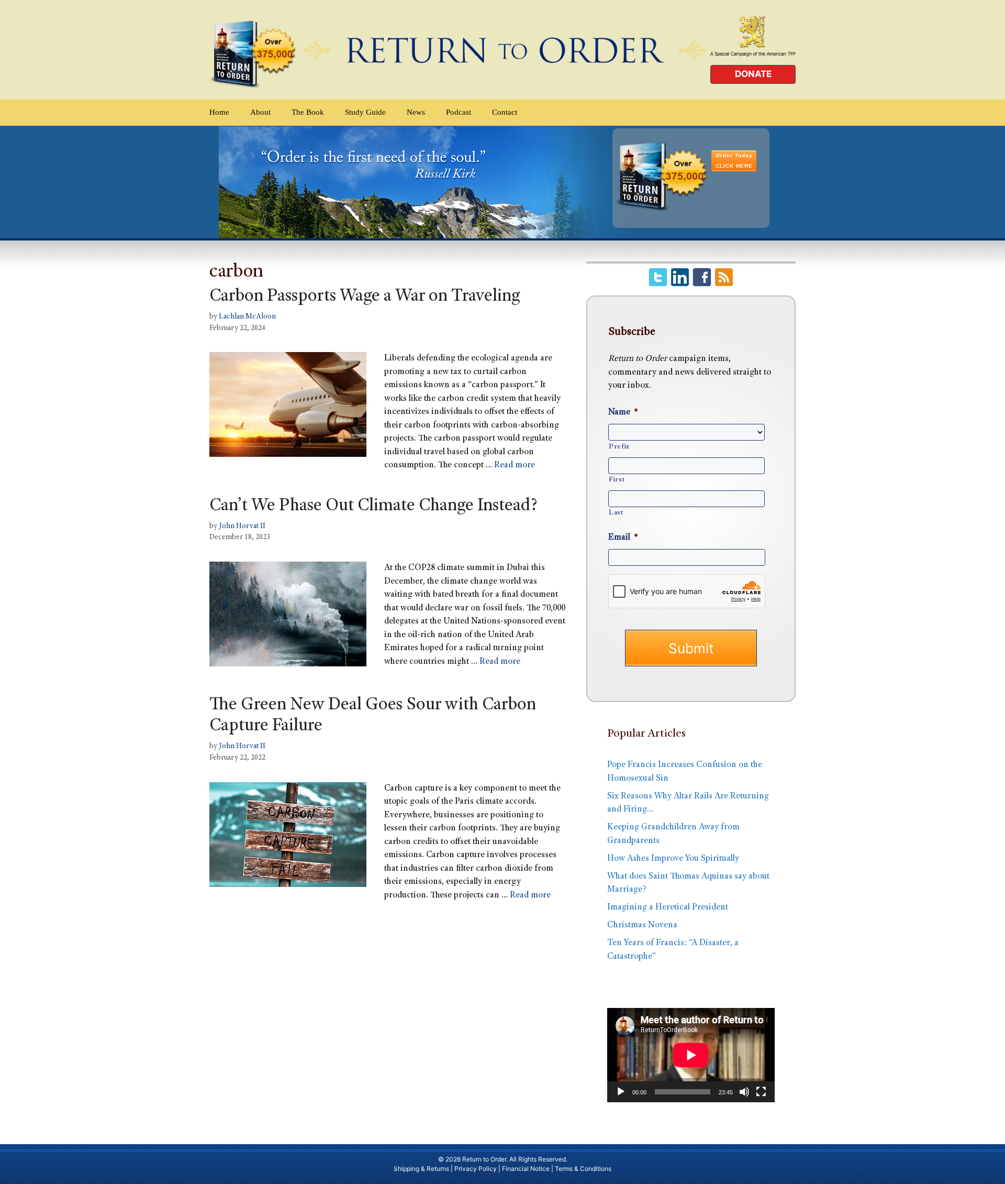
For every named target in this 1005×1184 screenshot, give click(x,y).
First (616, 480)
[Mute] (744, 1092)
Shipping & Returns (421, 1168)
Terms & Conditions (583, 1168)
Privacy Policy (475, 1168)
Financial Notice (526, 1168)
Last (616, 513)
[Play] (621, 1092)
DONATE (753, 74)
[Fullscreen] (761, 1092)
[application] (691, 1055)
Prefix (619, 447)
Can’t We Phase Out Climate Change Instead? (373, 507)
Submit (690, 648)
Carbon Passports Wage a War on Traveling (364, 297)
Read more (514, 465)
